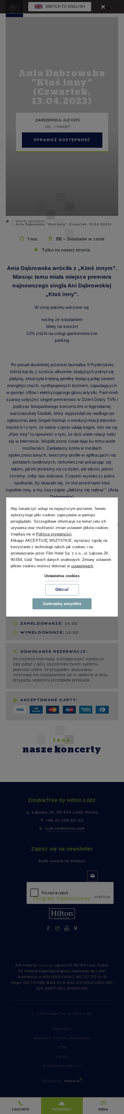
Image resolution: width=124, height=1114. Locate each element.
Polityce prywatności (54, 534)
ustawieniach (82, 566)
